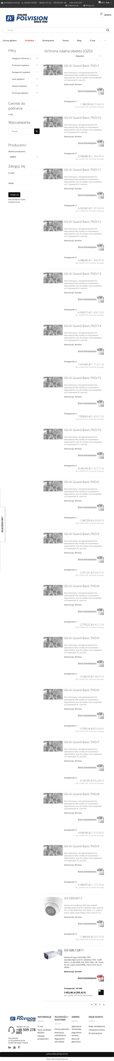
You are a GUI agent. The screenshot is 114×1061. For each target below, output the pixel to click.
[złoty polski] (107, 2)
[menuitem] (12, 40)
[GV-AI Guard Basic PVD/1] (53, 69)
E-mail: (11, 173)
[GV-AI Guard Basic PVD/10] (53, 121)
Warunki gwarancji (76, 1040)
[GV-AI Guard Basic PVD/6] (53, 694)
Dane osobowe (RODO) (44, 1031)
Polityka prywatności (43, 1037)
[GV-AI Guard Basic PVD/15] (53, 382)
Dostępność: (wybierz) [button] (21, 72)
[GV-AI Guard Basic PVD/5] (53, 642)
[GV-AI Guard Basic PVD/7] (53, 746)
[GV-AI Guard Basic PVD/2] (53, 486)
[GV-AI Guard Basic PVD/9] (53, 850)
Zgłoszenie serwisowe (76, 1027)
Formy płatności (62, 1029)
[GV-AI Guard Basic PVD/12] (53, 225)
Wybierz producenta (16, 151)
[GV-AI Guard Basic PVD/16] (53, 434)
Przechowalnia (95, 1033)
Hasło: (11, 183)
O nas (40, 1026)
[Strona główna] (27, 18)
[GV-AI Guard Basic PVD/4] (53, 590)
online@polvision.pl (12, 2)
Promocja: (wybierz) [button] (20, 93)
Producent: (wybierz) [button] (20, 65)
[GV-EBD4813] (53, 906)
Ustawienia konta (97, 1029)
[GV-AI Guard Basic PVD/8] (53, 798)
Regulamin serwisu (77, 1034)
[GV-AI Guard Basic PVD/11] (53, 173)
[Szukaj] (107, 30)
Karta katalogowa (87, 90)
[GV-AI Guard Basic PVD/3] (53, 538)
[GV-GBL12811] (53, 954)
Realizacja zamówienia (60, 1034)
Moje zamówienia (97, 1026)
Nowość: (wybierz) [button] (19, 86)
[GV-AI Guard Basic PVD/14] (53, 330)
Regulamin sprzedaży (60, 1040)
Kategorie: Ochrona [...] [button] (21, 58)
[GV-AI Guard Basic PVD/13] (53, 277)
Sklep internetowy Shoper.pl (57, 1059)
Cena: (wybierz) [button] (18, 79)
